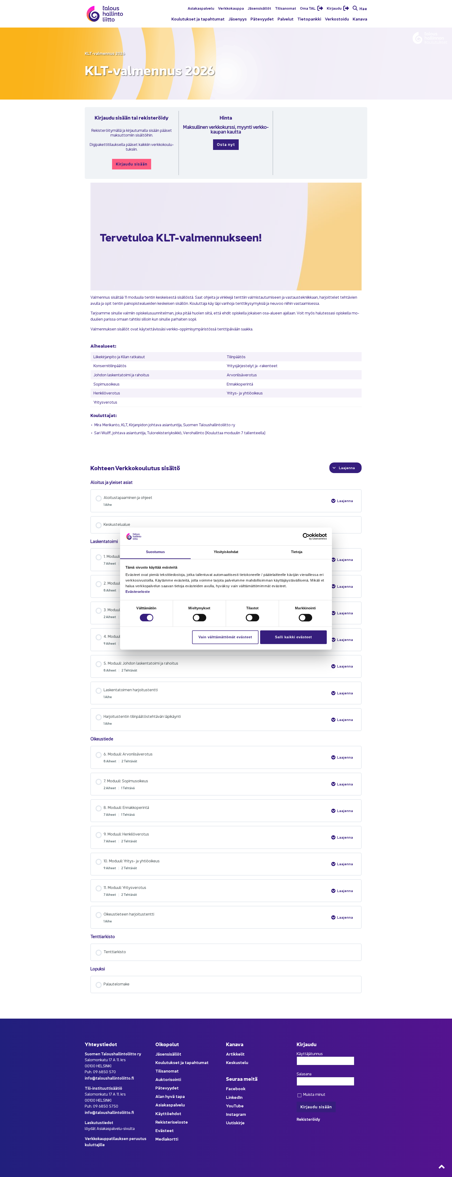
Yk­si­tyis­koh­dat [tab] (226, 552)
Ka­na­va (360, 19)
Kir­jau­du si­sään (131, 163)
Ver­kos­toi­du (337, 19)
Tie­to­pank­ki (309, 19)
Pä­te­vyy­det (262, 19)
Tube (239, 1106)
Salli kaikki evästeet (293, 637)
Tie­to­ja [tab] (296, 552)
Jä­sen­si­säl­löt (259, 8)
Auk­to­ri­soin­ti (168, 1079)
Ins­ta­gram (236, 1114)
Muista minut (313, 1094)
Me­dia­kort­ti (166, 1139)
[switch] (199, 617)
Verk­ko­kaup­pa (231, 8)
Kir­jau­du (334, 8)
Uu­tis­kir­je (235, 1122)
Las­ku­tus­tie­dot (99, 1122)
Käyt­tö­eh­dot (168, 1113)
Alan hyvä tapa (170, 1096)
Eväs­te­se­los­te (137, 592)
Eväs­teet (164, 1130)
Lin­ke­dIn (234, 1097)
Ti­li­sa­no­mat (285, 8)
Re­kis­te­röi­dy (308, 1119)
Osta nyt (226, 144)
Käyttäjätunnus (310, 1053)
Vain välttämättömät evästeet (225, 637)
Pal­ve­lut (286, 19)
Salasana (304, 1073)
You (230, 1106)
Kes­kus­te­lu (237, 1062)
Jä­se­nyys (237, 19)
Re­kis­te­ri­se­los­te (171, 1122)
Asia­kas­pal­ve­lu (201, 8)
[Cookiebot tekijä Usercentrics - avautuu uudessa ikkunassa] (306, 536)
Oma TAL (308, 8)
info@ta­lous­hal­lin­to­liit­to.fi (109, 1078)
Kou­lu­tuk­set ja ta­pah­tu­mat (198, 19)
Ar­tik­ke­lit (235, 1054)
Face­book (236, 1088)
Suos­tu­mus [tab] (155, 552)
